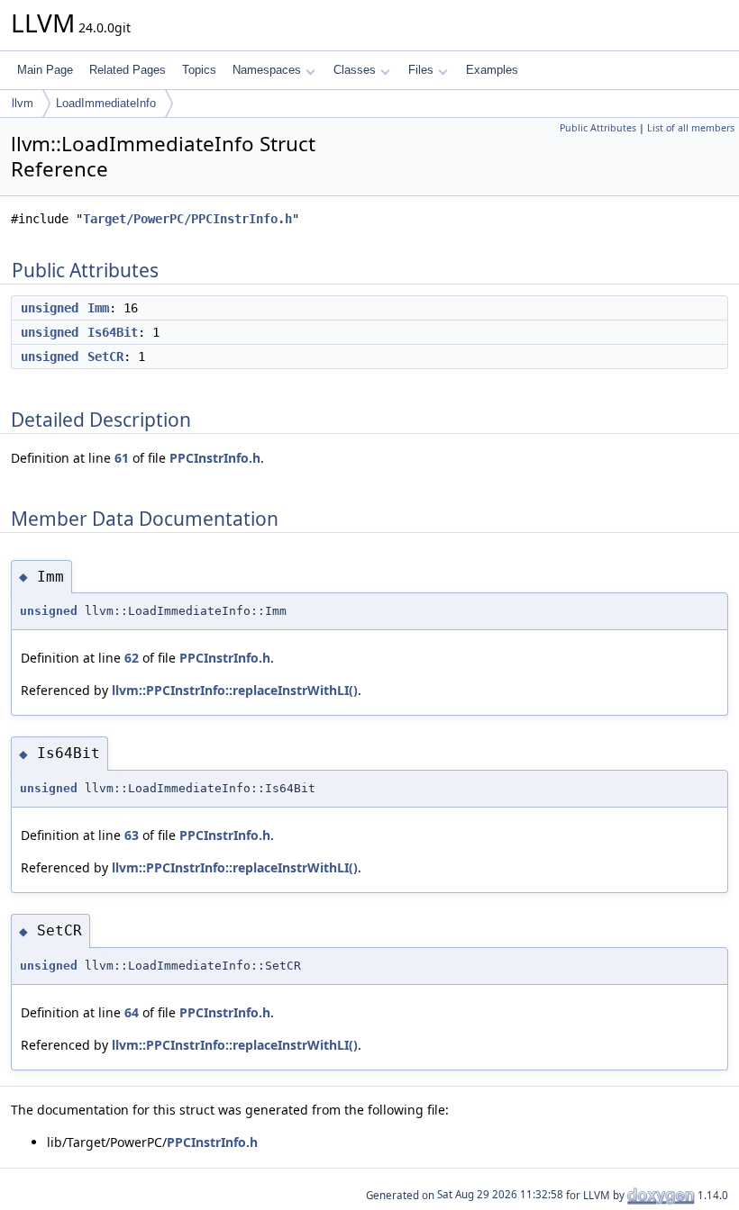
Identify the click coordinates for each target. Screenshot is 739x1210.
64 (131, 1012)
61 (121, 457)
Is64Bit (112, 332)
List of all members (690, 128)
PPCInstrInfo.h (214, 457)
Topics (199, 70)
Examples (492, 70)
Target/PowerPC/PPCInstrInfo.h (187, 219)
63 (131, 835)
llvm (22, 103)
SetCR (105, 356)
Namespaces (267, 70)
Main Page (45, 70)
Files (420, 70)
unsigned (49, 308)
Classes (354, 70)
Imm (98, 308)
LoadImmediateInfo (106, 103)
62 (131, 657)
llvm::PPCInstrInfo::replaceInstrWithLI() (235, 690)
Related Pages (127, 70)
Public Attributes (598, 128)
